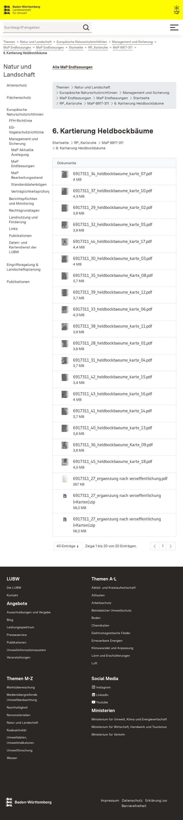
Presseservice (17, 635)
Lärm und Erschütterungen (111, 655)
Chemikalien (100, 625)
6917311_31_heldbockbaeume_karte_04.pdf (112, 360)
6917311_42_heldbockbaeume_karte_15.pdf (112, 376)
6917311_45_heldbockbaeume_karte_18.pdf (112, 461)
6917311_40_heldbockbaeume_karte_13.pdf (112, 427)
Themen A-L (104, 579)
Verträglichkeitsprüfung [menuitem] (25, 191)
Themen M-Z (20, 678)
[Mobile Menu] (174, 27)
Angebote (17, 603)
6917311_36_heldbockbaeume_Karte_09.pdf (113, 444)
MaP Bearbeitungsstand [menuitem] (25, 175)
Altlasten (98, 595)
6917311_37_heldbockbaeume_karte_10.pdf (112, 190)
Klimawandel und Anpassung (112, 648)
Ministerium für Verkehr (108, 734)
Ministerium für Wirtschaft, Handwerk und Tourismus (129, 727)
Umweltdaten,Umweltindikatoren (20, 740)
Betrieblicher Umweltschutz (111, 610)
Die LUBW (14, 587)
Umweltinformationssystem (26, 650)
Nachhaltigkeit (17, 707)
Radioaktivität (16, 730)
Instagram (103, 687)
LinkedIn (102, 695)
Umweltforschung (19, 750)
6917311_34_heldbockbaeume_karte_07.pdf (112, 173)
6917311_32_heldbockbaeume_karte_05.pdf (112, 224)
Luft (94, 663)
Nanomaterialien (18, 715)
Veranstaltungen (18, 657)
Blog (10, 620)
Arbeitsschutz (101, 603)
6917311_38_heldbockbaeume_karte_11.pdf (112, 326)
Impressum (110, 800)
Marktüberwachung (21, 687)
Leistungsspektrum (20, 627)
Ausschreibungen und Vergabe (29, 612)
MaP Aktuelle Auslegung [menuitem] (22, 152)
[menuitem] (23, 85)
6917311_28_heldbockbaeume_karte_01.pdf (112, 343)
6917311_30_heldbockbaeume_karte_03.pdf (112, 258)
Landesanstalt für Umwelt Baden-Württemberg (29, 9)
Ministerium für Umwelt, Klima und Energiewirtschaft (129, 719)
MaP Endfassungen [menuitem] (22, 163)
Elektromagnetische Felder (111, 633)
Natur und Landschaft (22, 722)
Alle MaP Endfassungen (72, 67)
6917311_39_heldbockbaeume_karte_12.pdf (112, 292)
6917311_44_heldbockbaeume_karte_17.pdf (112, 241)
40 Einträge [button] (69, 547)
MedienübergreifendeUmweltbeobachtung (22, 697)
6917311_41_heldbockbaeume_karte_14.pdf (112, 410)
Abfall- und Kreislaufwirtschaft (114, 587)
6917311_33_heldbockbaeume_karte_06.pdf (112, 309)
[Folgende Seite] (170, 546)
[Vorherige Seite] (154, 546)
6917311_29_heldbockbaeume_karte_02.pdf (112, 207)
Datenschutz (132, 800)
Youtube (102, 702)
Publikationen (16, 642)
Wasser (12, 758)
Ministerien (103, 710)
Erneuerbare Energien (107, 640)
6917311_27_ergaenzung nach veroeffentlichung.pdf (120, 478)
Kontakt (12, 595)
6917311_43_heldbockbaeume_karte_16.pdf (112, 393)
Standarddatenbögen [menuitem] (25, 184)
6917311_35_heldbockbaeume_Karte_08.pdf (113, 275)
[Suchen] (86, 27)
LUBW (13, 579)
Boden (96, 618)
